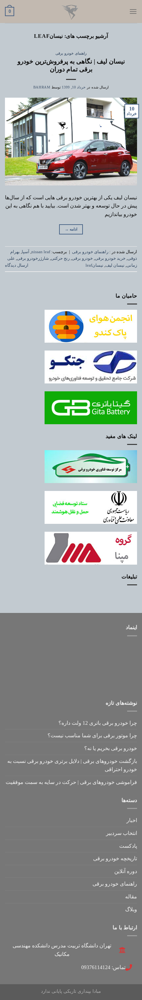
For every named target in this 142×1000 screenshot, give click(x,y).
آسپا (25, 252)
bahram (41, 87)
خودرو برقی (82, 258)
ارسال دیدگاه (16, 265)
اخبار (131, 820)
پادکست (128, 846)
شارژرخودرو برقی (33, 258)
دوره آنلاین (125, 871)
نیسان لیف (114, 265)
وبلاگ (131, 909)
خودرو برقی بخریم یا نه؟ (110, 748)
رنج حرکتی (60, 258)
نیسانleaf (94, 265)
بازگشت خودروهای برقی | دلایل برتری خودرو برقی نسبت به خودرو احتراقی (72, 765)
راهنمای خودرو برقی (70, 53)
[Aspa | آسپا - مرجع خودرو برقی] (71, 11)
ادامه (71, 229)
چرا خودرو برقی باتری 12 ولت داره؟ (97, 723)
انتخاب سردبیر (121, 833)
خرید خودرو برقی (110, 258)
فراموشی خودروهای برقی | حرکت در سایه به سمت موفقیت (71, 782)
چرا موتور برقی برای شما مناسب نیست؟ (92, 735)
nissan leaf (40, 252)
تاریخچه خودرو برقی (115, 858)
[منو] (133, 11)
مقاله (131, 896)
